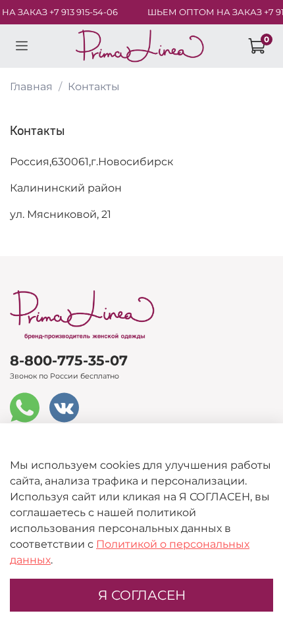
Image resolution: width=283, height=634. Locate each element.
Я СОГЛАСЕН (142, 595)
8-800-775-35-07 (69, 360)
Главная (31, 86)
